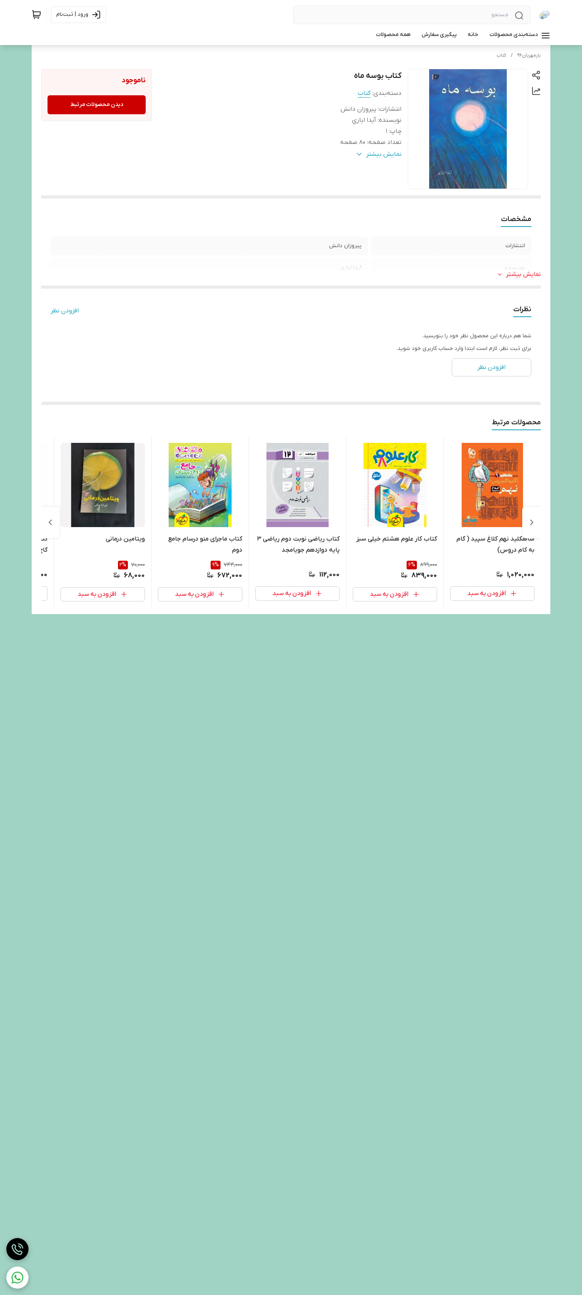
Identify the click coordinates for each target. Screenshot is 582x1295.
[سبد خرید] (36, 14)
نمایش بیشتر (523, 274)
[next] (50, 522)
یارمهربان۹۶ (529, 55)
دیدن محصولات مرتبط (96, 104)
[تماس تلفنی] (17, 1249)
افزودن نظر (65, 311)
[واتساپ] (17, 1278)
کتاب (501, 55)
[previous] (531, 522)
